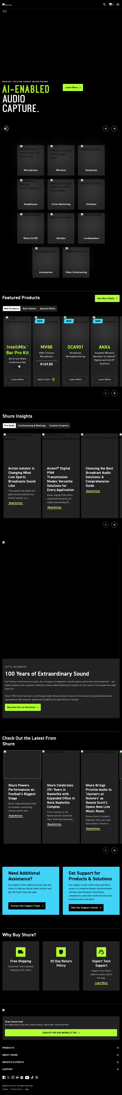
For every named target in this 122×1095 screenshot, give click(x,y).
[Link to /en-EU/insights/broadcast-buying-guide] (99, 475)
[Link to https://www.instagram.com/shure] (12, 1077)
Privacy (5, 1089)
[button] (16, 366)
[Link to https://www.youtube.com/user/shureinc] (27, 1078)
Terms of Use (16, 1089)
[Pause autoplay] (5, 129)
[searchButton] (104, 4)
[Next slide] (114, 129)
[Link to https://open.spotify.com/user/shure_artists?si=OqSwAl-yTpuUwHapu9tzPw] (22, 1077)
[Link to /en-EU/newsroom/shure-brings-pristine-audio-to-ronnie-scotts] (99, 797)
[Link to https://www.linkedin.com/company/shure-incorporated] (17, 1077)
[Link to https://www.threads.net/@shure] (36, 1077)
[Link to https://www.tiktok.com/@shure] (32, 1077)
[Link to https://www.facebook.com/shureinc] (3, 1077)
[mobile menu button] (118, 4)
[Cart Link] (110, 4)
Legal (27, 1089)
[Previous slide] (106, 129)
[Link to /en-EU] (8, 4)
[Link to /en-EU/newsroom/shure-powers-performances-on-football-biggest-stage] (22, 797)
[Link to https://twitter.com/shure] (8, 1077)
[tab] (11, 308)
